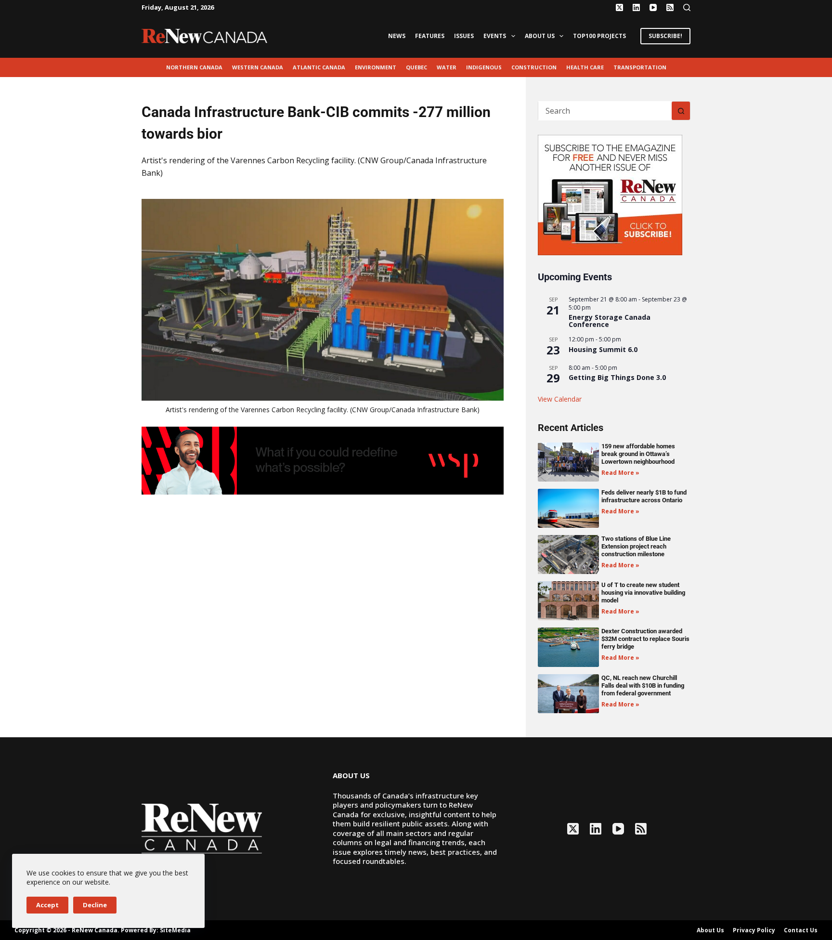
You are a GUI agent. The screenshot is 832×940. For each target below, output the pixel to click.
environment (375, 67)
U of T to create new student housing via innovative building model (643, 592)
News (396, 36)
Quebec (416, 67)
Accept (47, 905)
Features (429, 36)
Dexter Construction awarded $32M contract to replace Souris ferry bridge (645, 638)
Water (446, 67)
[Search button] (681, 111)
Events (494, 36)
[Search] (686, 7)
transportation (639, 67)
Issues (464, 36)
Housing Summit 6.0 (603, 349)
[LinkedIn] (636, 7)
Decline (95, 905)
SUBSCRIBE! (665, 36)
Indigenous (484, 67)
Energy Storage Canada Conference (609, 321)
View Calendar (560, 399)
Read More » (620, 473)
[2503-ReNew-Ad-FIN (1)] (323, 460)
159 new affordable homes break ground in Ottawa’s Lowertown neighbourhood (638, 454)
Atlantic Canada (319, 67)
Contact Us (801, 930)
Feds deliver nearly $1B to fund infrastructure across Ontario (644, 496)
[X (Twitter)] (619, 7)
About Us (540, 36)
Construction (534, 67)
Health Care (585, 67)
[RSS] (670, 7)
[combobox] (605, 110)
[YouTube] (653, 7)
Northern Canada (194, 67)
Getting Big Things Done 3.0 (617, 377)
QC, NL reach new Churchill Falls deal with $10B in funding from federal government (642, 685)
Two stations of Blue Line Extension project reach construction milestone (636, 546)
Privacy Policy (754, 930)
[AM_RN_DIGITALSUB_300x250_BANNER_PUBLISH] (610, 194)
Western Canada (257, 67)
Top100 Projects (599, 36)
